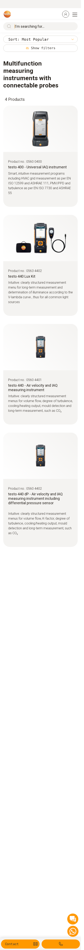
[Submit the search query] (8, 26)
